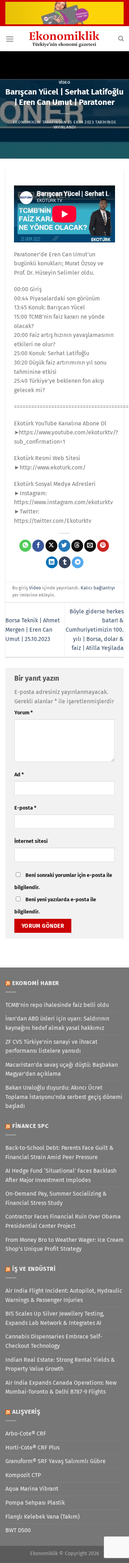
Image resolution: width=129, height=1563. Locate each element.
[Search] (121, 38)
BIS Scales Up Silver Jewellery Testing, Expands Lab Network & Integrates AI (54, 1318)
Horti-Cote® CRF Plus (32, 1447)
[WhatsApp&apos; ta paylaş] (25, 546)
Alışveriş (26, 1411)
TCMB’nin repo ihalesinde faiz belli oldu (57, 1005)
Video (65, 82)
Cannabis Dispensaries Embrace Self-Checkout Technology (53, 1341)
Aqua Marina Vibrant (31, 1488)
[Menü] (9, 39)
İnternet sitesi (31, 841)
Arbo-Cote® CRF (25, 1433)
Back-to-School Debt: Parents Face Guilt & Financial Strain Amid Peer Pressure (59, 1152)
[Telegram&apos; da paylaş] (77, 562)
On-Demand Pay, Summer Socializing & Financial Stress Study (56, 1198)
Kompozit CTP (23, 1475)
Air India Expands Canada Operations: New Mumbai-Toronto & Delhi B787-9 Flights (60, 1387)
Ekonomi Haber (35, 983)
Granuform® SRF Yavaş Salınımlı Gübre (55, 1461)
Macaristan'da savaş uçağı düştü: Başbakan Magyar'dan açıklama (61, 1069)
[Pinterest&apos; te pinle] (103, 546)
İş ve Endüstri (34, 1268)
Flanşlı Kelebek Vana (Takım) (42, 1516)
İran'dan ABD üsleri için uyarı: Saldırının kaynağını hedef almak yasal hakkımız (57, 1023)
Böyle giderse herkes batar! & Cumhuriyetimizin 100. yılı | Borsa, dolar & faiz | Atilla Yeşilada (95, 629)
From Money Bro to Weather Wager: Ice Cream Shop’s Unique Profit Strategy (64, 1244)
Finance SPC (30, 1126)
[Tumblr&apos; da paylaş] (65, 562)
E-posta (25, 808)
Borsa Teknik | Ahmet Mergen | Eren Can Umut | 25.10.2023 (32, 629)
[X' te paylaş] (51, 546)
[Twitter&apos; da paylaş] (64, 546)
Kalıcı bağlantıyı (98, 587)
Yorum (23, 713)
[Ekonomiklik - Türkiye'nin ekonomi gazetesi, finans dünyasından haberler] (64, 38)
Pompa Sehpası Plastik (35, 1502)
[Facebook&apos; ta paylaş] (38, 546)
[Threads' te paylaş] (77, 546)
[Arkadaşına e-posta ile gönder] (90, 546)
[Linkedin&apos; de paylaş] (52, 562)
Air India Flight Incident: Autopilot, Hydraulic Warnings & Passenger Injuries (63, 1295)
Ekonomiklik (27, 122)
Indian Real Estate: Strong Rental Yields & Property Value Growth (60, 1364)
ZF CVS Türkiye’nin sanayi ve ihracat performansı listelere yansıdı (51, 1046)
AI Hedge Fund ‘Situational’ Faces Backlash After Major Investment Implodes (60, 1175)
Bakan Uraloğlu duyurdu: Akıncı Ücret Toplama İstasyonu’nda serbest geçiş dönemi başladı (64, 1096)
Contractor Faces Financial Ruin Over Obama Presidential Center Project (63, 1221)
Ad (19, 775)
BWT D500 (18, 1530)
